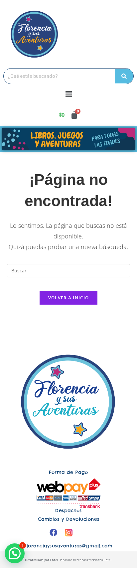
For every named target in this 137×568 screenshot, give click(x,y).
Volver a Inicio (68, 298)
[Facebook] (53, 532)
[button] (68, 93)
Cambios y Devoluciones (68, 519)
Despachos (68, 510)
